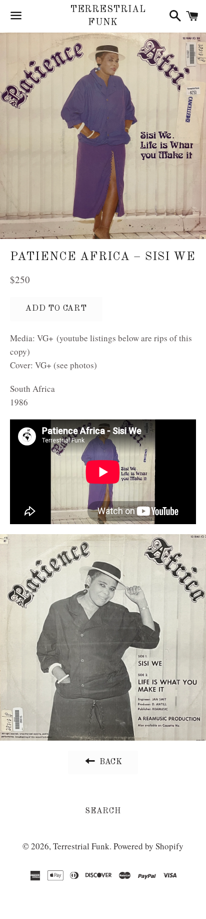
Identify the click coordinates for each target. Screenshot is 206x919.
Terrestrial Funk (103, 16)
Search (103, 811)
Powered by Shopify (149, 846)
